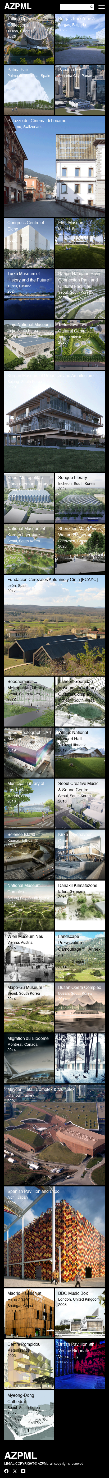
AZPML (17, 7)
